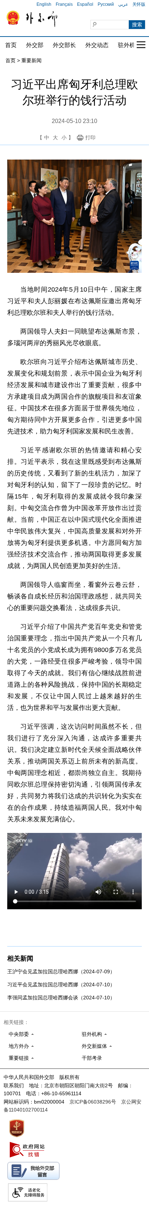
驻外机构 (129, 45)
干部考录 (92, 1058)
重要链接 (19, 1058)
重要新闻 (31, 60)
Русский (106, 4)
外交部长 (64, 45)
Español (85, 4)
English (44, 4)
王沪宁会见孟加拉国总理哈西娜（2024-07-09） (61, 971)
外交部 (34, 45)
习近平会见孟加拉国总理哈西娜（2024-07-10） (61, 984)
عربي (123, 4)
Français (64, 4)
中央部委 (19, 1034)
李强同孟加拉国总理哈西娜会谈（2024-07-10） (61, 997)
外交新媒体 (94, 1046)
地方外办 (19, 1046)
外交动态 (96, 45)
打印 (90, 137)
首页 (11, 45)
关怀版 (138, 4)
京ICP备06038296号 (92, 1102)
